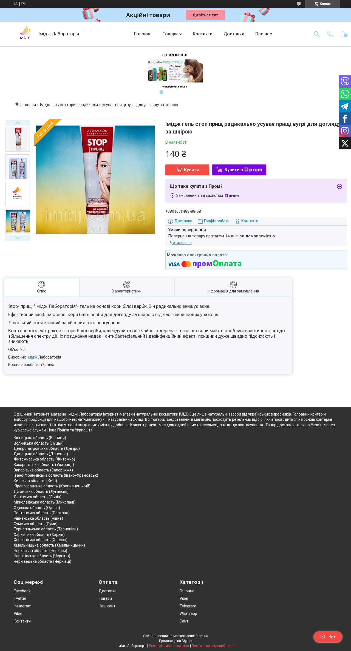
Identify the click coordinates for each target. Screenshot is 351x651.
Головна (143, 33)
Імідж (32, 357)
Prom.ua (202, 636)
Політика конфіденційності (213, 646)
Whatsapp (188, 613)
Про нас (263, 33)
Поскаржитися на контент (169, 646)
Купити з (234, 169)
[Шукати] (316, 34)
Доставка (233, 33)
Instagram (23, 606)
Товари (170, 33)
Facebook (22, 591)
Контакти (203, 33)
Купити (191, 169)
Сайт (184, 621)
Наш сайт (107, 606)
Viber (18, 613)
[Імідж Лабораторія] (24, 34)
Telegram (188, 606)
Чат (332, 637)
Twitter (20, 598)
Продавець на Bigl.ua (175, 641)
